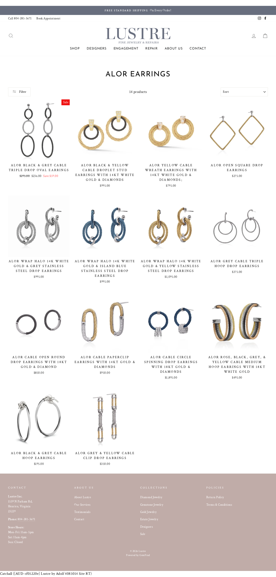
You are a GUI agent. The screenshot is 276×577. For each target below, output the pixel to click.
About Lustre (82, 497)
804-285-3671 (26, 519)
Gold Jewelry (148, 512)
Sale (142, 534)
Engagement (126, 48)
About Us (173, 48)
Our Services (82, 505)
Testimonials (82, 512)
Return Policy (215, 497)
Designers (96, 48)
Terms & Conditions (219, 505)
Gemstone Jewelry (151, 505)
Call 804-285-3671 (20, 18)
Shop (75, 48)
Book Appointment (48, 18)
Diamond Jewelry (151, 497)
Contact (198, 48)
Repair (151, 48)
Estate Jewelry (149, 519)
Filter (22, 92)
